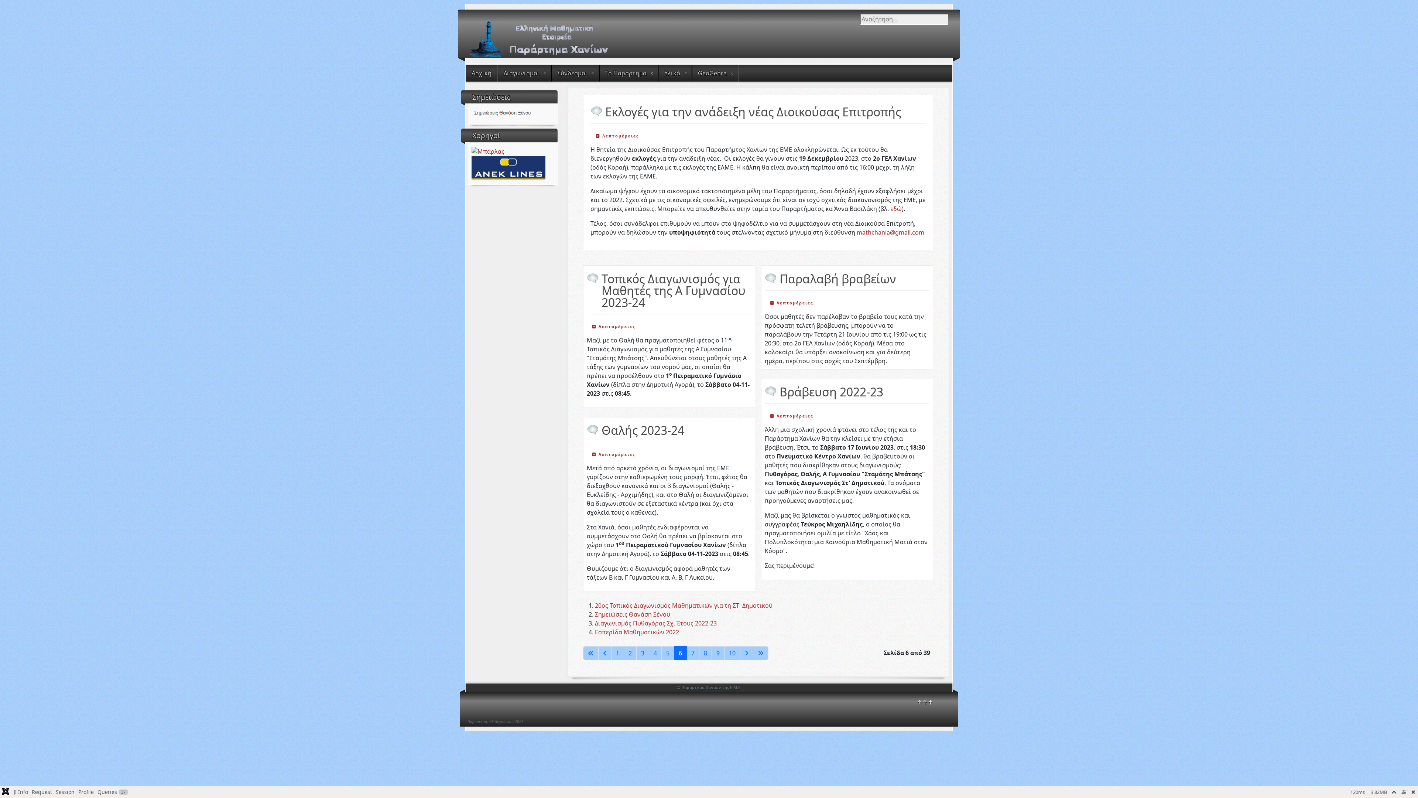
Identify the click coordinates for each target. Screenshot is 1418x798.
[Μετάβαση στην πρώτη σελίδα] (591, 653)
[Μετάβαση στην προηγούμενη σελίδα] (605, 653)
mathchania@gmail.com (890, 232)
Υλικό (672, 73)
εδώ (896, 209)
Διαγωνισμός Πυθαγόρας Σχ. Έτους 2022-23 (656, 623)
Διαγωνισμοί (522, 73)
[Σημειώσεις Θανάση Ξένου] (512, 113)
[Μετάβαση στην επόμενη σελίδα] (746, 653)
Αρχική (481, 73)
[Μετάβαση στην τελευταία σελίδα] (760, 653)
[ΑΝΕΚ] (508, 167)
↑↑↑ (925, 702)
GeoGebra (712, 73)
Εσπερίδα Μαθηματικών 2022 (637, 632)
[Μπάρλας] (488, 151)
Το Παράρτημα (626, 73)
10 (732, 653)
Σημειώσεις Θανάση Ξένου (632, 614)
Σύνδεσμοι (572, 73)
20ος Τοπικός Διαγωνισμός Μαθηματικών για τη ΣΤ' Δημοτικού (684, 605)
